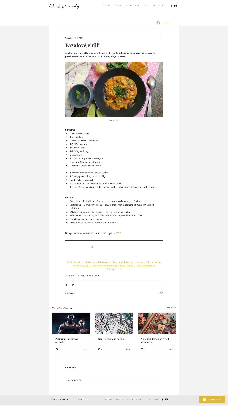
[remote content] (114, 251)
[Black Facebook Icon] (171, 5)
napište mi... (82, 399)
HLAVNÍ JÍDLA (93, 275)
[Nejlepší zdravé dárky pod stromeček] (157, 323)
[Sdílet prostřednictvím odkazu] (73, 284)
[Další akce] (161, 37)
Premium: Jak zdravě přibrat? (66, 340)
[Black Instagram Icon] (175, 5)
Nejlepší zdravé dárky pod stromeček (155, 340)
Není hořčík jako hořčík (111, 338)
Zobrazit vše (171, 307)
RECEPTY (70, 275)
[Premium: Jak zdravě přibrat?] (71, 323)
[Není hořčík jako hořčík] (114, 323)
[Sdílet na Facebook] (66, 284)
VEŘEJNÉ (80, 275)
